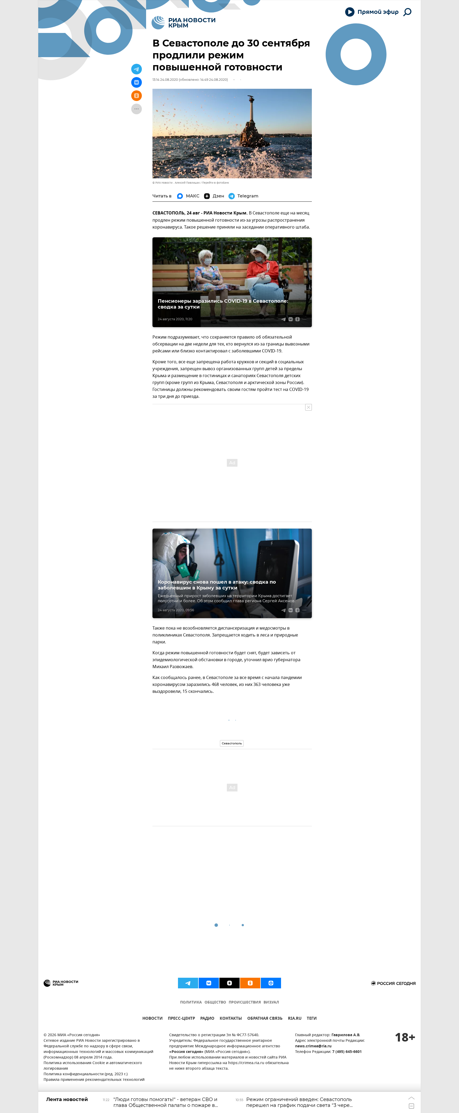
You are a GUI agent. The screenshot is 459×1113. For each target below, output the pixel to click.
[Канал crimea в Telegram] (188, 983)
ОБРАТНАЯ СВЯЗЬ (265, 1019)
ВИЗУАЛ (271, 1003)
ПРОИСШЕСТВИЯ (245, 1003)
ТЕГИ (312, 1019)
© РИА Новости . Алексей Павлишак (176, 183)
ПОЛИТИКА (191, 1003)
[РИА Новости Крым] (183, 23)
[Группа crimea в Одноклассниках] (250, 983)
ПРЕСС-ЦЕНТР (181, 1019)
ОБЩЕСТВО (215, 1003)
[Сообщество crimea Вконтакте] (209, 983)
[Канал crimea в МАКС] (271, 983)
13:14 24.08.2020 (165, 80)
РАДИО (207, 1019)
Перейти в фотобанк (215, 183)
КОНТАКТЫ (231, 1019)
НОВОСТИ (152, 1019)
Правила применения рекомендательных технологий (94, 1080)
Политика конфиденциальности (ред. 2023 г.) (86, 1074)
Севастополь (232, 743)
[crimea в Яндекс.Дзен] (229, 983)
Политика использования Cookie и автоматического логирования (93, 1066)
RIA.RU (294, 1019)
